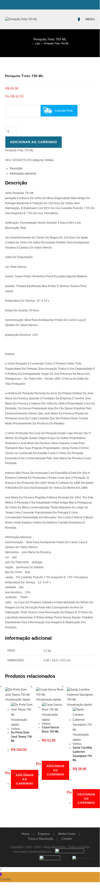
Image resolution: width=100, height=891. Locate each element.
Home (25, 834)
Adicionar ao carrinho (33, 142)
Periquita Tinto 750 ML (56, 43)
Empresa (44, 834)
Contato (66, 838)
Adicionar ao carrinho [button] (25, 779)
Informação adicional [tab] (23, 173)
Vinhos (49, 160)
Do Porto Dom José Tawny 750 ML (21, 736)
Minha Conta (66, 834)
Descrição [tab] (16, 168)
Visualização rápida (17, 699)
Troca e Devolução (40, 838)
